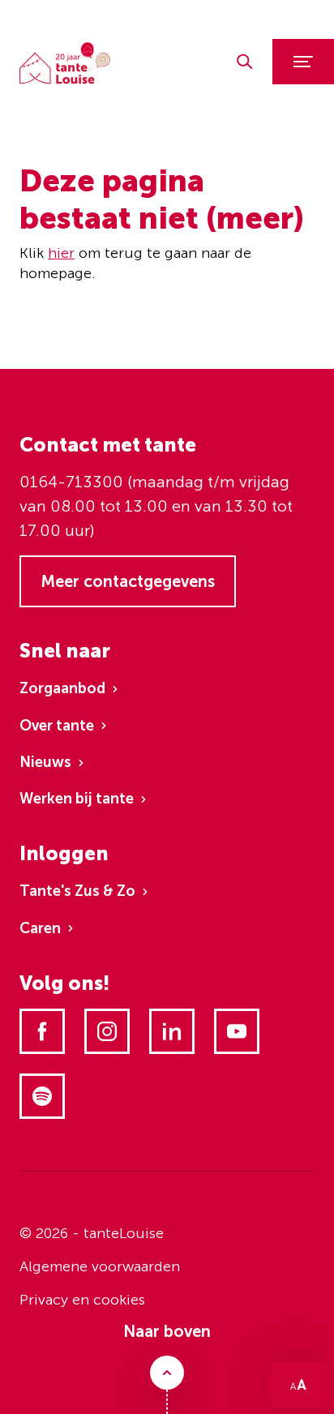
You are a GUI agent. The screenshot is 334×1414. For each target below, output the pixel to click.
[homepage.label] (64, 63)
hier (61, 253)
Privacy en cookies (82, 1300)
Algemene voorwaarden (99, 1266)
